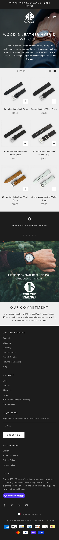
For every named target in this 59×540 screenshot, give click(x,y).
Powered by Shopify (43, 520)
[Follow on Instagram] (19, 505)
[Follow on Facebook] (4, 505)
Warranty (7, 347)
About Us (7, 390)
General (6, 338)
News (5, 395)
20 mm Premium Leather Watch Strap (44, 153)
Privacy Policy (9, 465)
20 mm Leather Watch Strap (44, 109)
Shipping (7, 343)
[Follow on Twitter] (11, 505)
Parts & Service (9, 357)
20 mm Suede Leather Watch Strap (15, 199)
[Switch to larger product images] (50, 71)
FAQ (5, 366)
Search (6, 450)
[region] (29, 223)
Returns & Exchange (12, 361)
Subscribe (13, 435)
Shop (5, 380)
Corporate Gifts (10, 404)
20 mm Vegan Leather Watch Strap (44, 199)
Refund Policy (9, 460)
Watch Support (9, 352)
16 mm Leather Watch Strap (15, 109)
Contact (6, 385)
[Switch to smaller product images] (55, 71)
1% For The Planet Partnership (17, 399)
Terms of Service (10, 455)
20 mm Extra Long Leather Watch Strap (15, 153)
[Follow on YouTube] (26, 505)
